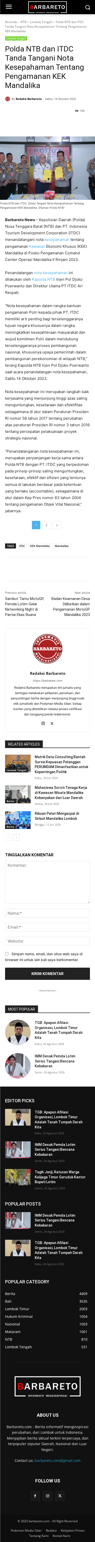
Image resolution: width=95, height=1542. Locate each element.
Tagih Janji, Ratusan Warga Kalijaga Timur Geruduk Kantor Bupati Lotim (60, 1177)
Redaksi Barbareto (29, 99)
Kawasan (37, 246)
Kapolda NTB (43, 279)
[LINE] (73, 124)
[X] (38, 124)
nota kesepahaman (51, 272)
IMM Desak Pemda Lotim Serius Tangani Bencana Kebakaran (55, 1061)
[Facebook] (26, 124)
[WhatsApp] (49, 124)
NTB (24, 22)
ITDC (22, 546)
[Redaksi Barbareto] (8, 98)
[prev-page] (8, 837)
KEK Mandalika (40, 546)
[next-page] (16, 837)
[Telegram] (61, 124)
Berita (10, 801)
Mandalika (61, 546)
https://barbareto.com (47, 680)
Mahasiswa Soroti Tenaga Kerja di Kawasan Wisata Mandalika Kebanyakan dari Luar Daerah (61, 793)
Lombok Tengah (41, 22)
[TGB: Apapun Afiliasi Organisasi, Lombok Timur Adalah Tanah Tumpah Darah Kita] (18, 1032)
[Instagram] (43, 722)
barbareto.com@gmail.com (58, 1460)
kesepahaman (57, 239)
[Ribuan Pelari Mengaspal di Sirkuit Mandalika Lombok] (18, 820)
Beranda (11, 22)
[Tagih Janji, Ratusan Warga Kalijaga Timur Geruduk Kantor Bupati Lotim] (18, 1177)
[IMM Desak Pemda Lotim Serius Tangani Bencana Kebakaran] (18, 1066)
